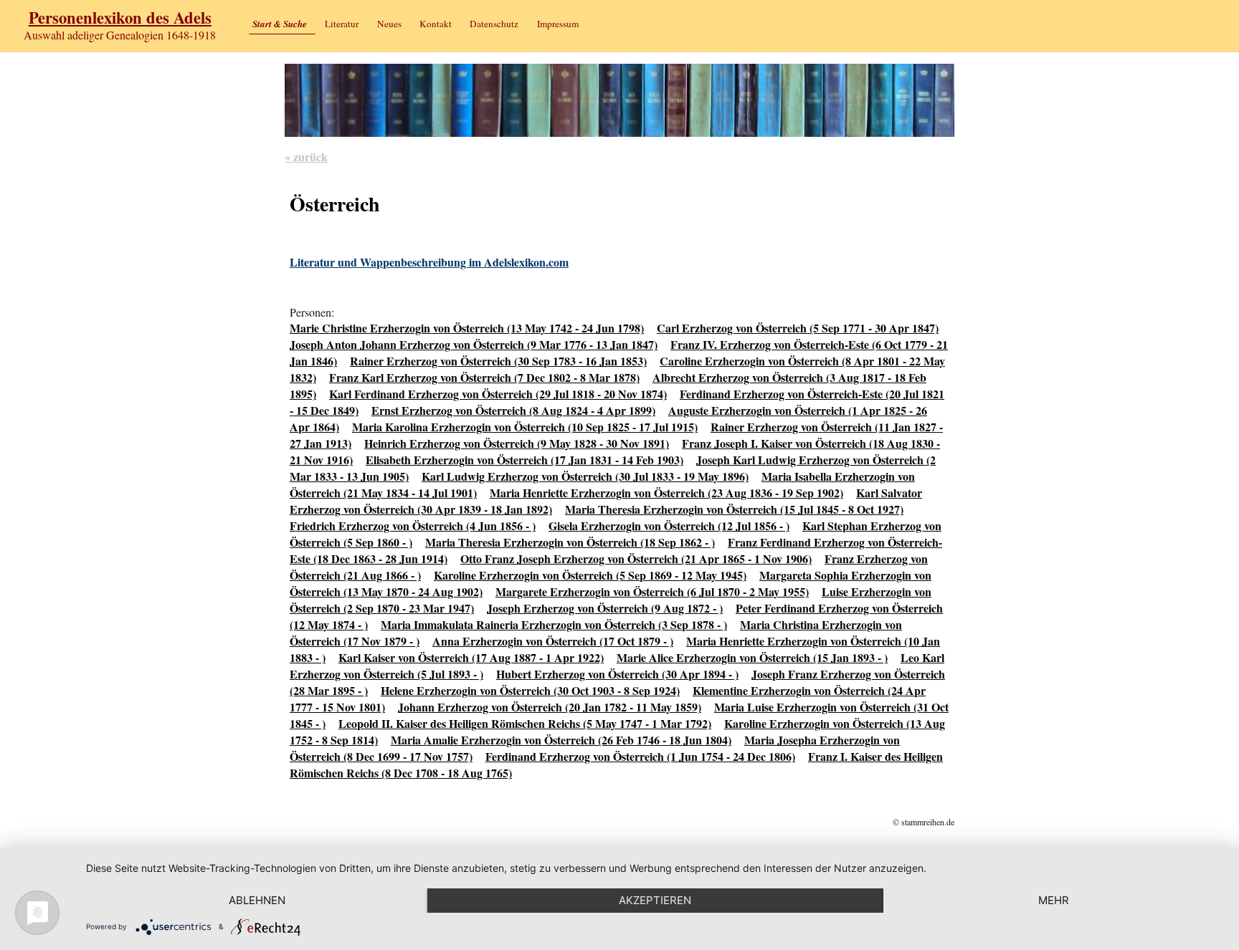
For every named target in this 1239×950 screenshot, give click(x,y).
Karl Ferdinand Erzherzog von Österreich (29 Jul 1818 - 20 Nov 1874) (498, 393)
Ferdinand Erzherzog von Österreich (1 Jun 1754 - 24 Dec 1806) (640, 756)
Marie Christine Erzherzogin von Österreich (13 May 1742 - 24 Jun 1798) (467, 328)
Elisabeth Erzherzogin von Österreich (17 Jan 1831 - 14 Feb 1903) (524, 459)
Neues (389, 23)
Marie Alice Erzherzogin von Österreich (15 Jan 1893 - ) (752, 657)
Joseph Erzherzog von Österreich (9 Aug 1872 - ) (605, 608)
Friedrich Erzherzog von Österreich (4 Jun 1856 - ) (413, 525)
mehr (1053, 900)
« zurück (306, 156)
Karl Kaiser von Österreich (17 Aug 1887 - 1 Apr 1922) (471, 657)
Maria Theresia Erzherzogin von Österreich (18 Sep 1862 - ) (570, 542)
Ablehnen (257, 900)
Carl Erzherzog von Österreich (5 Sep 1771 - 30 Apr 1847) (798, 328)
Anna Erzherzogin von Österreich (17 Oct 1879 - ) (552, 641)
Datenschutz (494, 23)
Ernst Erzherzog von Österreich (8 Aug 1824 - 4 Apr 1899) (513, 410)
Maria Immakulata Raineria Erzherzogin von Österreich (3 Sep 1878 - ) (554, 624)
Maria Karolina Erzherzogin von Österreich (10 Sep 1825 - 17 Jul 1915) (525, 426)
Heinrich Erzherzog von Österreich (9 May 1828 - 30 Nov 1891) (516, 443)
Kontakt (435, 23)
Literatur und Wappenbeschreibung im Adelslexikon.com (429, 262)
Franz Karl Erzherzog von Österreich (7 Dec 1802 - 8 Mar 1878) (484, 377)
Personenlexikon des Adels (120, 17)
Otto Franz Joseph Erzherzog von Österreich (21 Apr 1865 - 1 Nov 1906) (636, 558)
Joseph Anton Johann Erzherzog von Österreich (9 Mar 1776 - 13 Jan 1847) (474, 344)
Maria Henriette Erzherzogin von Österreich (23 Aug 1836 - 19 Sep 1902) (666, 492)
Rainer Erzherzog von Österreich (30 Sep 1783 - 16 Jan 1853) (498, 360)
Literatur (342, 23)
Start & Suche (279, 23)
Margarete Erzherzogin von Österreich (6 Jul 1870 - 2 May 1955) (652, 591)
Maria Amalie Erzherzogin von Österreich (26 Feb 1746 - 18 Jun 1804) (561, 739)
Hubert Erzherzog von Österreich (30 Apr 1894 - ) (617, 674)
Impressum (558, 23)
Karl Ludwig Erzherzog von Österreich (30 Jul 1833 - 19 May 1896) (585, 476)
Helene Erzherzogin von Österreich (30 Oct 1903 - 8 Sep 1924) (530, 690)
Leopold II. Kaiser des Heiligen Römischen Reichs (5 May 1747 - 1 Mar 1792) (524, 723)
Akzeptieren (655, 900)
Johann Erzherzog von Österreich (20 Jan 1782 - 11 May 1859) (549, 707)
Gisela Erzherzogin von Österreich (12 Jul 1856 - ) (669, 525)
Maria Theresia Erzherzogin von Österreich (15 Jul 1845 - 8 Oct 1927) (734, 509)
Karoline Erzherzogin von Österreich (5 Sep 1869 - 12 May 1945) (590, 575)
